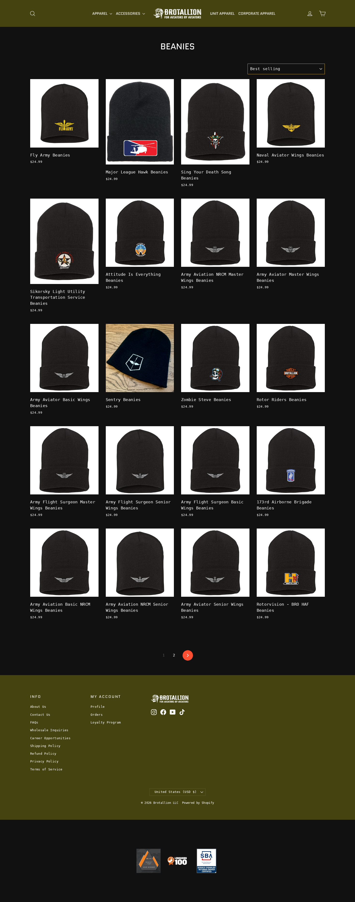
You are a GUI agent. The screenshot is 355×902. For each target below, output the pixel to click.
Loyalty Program (106, 722)
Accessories (128, 13)
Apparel (100, 13)
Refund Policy (43, 753)
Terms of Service (46, 769)
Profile (98, 706)
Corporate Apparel (256, 13)
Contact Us (40, 714)
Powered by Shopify (198, 803)
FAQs (34, 722)
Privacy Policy (44, 761)
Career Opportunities (50, 738)
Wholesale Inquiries (49, 730)
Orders (97, 714)
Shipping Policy (45, 746)
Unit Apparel (222, 13)
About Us (38, 706)
